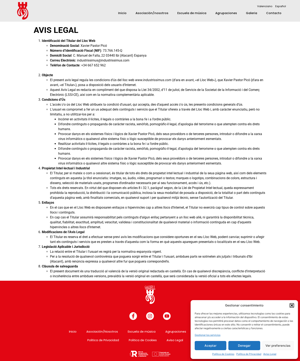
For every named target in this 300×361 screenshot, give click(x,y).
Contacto (273, 13)
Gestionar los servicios (207, 334)
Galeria (251, 13)
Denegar (244, 346)
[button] (292, 305)
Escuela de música (191, 13)
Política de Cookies (223, 353)
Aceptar (210, 346)
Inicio (122, 13)
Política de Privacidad (248, 353)
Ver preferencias (278, 346)
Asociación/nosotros (152, 13)
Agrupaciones (226, 13)
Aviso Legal (269, 353)
